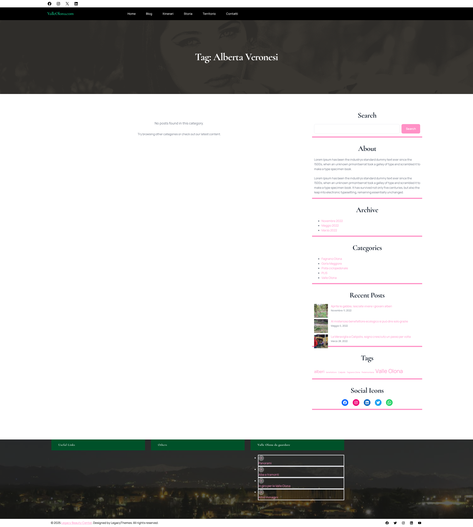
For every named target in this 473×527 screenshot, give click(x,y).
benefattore (331, 372)
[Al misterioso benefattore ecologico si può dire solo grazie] (321, 326)
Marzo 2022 (329, 230)
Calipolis (342, 372)
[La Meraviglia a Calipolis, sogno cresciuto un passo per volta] (321, 342)
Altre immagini (268, 497)
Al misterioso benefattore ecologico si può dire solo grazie (369, 321)
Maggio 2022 (330, 225)
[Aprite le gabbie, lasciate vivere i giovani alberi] (321, 311)
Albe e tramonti (268, 475)
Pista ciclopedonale (334, 268)
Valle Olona (329, 278)
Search (411, 129)
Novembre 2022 (332, 221)
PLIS (324, 273)
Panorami (265, 463)
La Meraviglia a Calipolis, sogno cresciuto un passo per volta (371, 337)
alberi (319, 371)
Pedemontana (368, 372)
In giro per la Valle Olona (274, 486)
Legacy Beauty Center (76, 523)
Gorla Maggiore (331, 263)
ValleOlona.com (60, 13)
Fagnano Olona (331, 259)
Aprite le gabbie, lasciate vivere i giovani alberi (361, 306)
